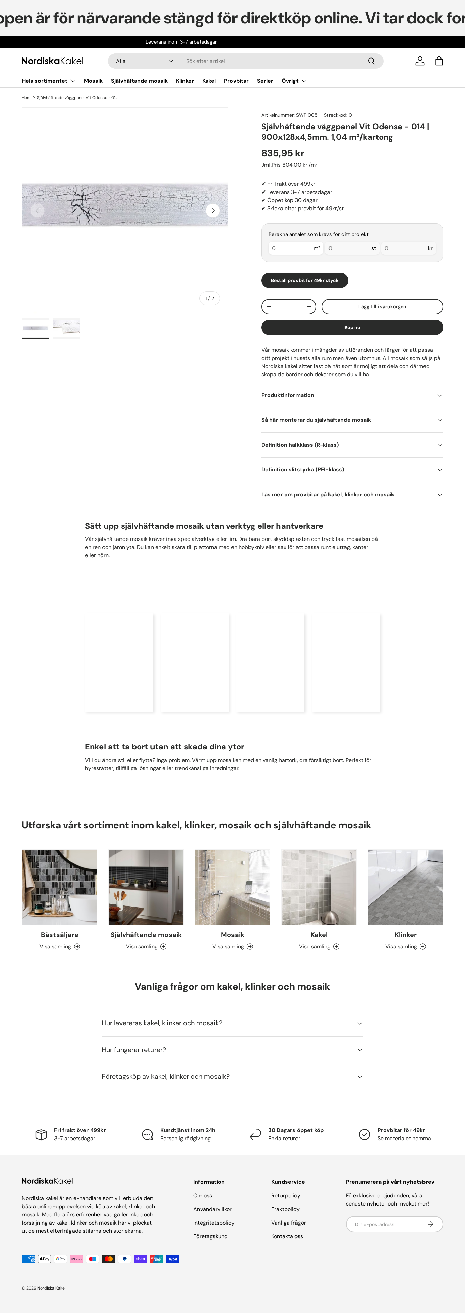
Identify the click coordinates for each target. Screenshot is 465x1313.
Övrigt (290, 80)
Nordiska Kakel (51, 1288)
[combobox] (246, 61)
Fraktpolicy (285, 1209)
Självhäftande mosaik (139, 80)
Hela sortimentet (44, 80)
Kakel (209, 80)
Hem (26, 97)
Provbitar (236, 80)
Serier (265, 80)
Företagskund (210, 1236)
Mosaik (93, 80)
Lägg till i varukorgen (382, 306)
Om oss (202, 1195)
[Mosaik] (232, 887)
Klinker (185, 80)
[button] (439, 60)
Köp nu (352, 327)
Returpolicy (285, 1195)
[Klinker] (405, 887)
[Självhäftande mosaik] (146, 887)
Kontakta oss (287, 1236)
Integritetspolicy (214, 1222)
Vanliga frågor (288, 1222)
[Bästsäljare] (59, 887)
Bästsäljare (59, 934)
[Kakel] (319, 887)
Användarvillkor (212, 1209)
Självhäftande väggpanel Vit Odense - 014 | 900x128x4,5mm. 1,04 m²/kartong (78, 97)
